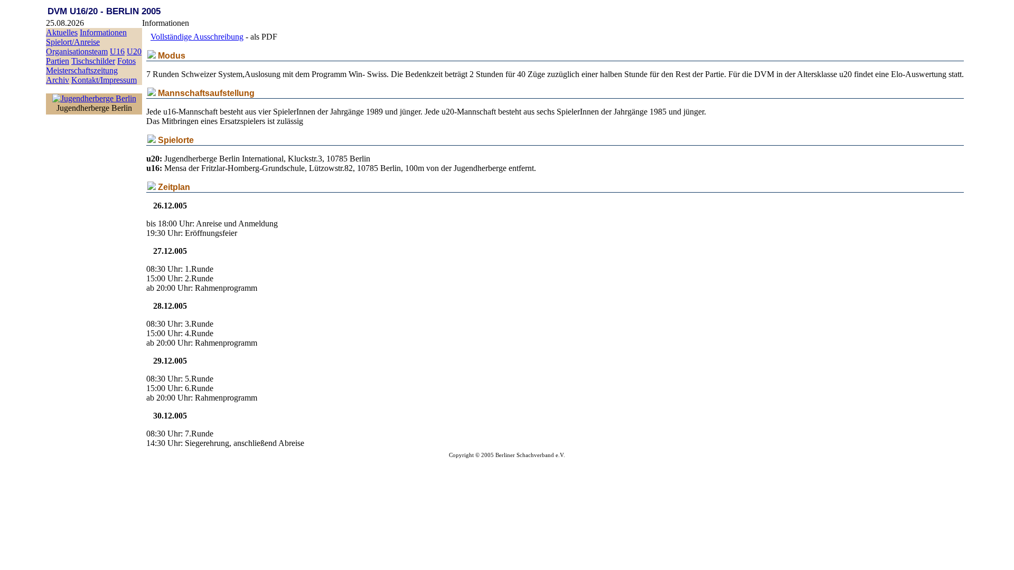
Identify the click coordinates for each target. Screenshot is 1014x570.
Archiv (57, 79)
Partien (57, 60)
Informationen (103, 32)
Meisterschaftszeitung (82, 70)
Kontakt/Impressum (104, 79)
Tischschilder (93, 60)
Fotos (126, 60)
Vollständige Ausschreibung (197, 36)
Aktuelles (62, 32)
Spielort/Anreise (73, 41)
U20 (134, 51)
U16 (117, 51)
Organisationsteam (77, 51)
